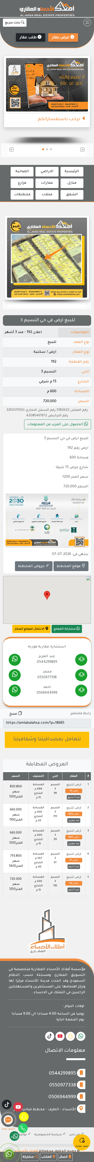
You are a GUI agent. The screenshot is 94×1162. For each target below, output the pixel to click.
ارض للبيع (74, 785)
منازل (71, 183)
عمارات (47, 183)
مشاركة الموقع (65, 629)
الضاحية (22, 172)
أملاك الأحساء (26, 1151)
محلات (47, 195)
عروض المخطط (32, 566)
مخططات (22, 195)
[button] (73, 150)
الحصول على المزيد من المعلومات (55, 425)
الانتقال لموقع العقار (29, 629)
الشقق (72, 195)
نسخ (13, 714)
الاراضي (47, 172)
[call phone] (81, 660)
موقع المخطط (69, 566)
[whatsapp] (14, 660)
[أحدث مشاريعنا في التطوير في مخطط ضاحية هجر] (82, 90)
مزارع (22, 183)
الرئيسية (72, 172)
